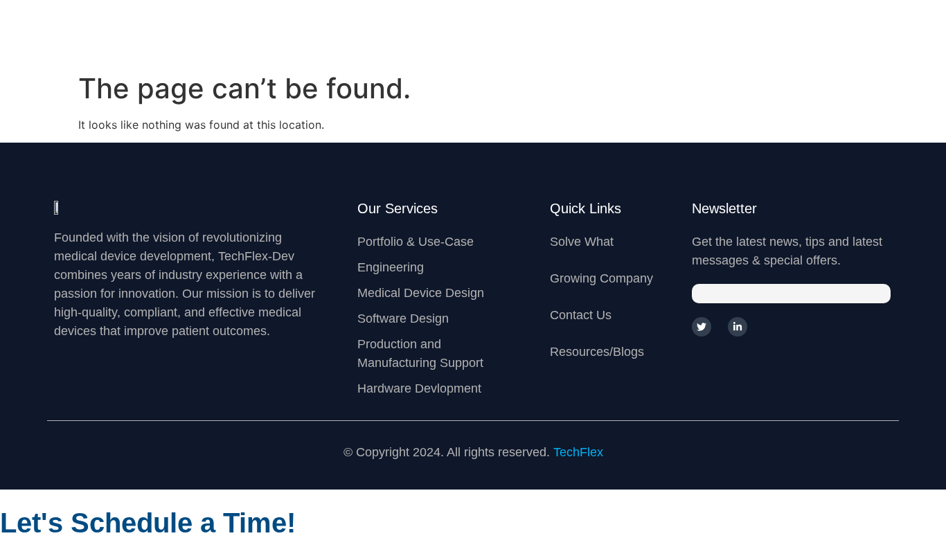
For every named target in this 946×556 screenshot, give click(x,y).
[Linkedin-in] (737, 327)
